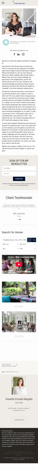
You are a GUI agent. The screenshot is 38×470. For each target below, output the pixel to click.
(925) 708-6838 (13, 50)
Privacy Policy (24, 451)
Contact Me (19, 420)
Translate (13, 366)
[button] (19, 179)
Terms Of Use (12, 451)
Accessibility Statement (13, 453)
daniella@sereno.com (23, 50)
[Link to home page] (19, 3)
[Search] (34, 240)
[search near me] (29, 240)
